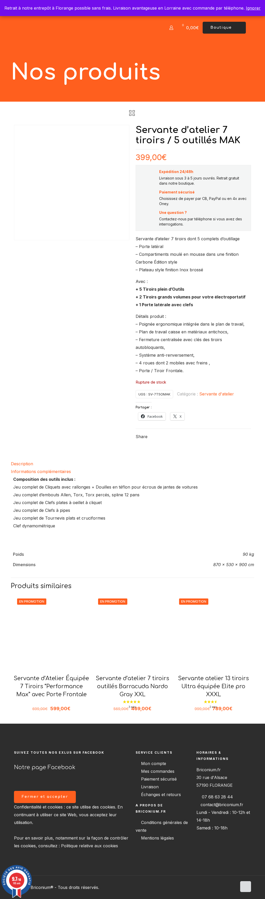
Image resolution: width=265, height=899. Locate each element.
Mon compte (153, 763)
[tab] (132, 464)
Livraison (150, 786)
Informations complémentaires (41, 471)
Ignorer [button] (253, 8)
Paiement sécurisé (159, 779)
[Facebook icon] (233, 887)
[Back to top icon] (245, 886)
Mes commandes (157, 771)
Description (22, 463)
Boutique (221, 27)
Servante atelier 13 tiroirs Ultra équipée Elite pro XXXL (213, 686)
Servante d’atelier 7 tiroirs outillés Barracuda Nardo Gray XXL (132, 686)
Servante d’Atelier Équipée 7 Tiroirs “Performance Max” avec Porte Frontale (51, 686)
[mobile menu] (153, 27)
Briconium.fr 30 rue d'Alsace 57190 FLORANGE (214, 777)
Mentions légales (157, 838)
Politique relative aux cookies (89, 845)
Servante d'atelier (216, 393)
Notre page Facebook (44, 767)
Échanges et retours (161, 794)
